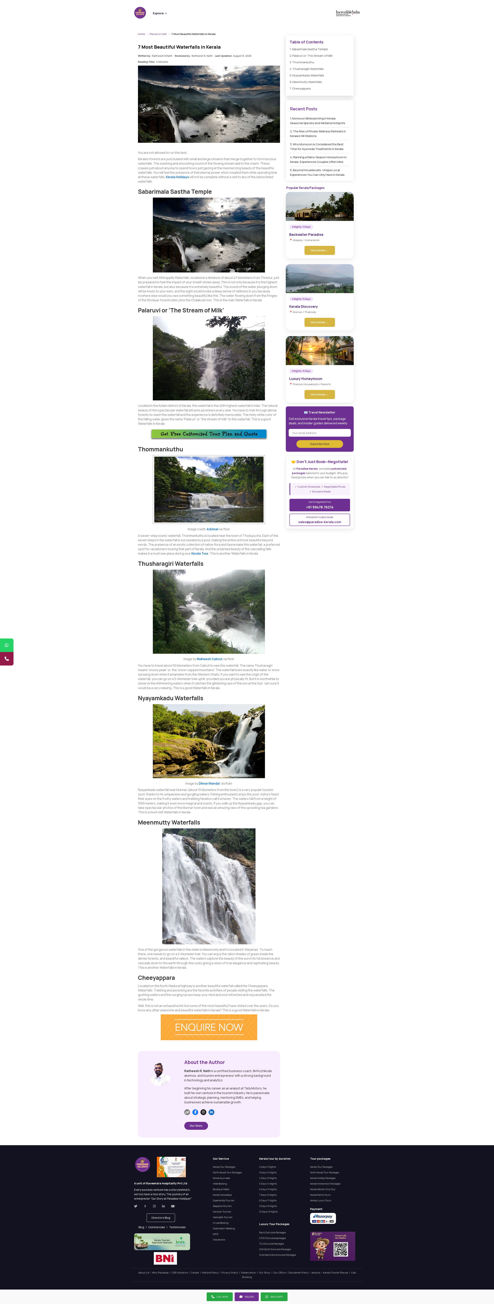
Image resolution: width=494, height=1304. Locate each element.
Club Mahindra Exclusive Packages (277, 1255)
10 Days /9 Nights (268, 1211)
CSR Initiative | (181, 1272)
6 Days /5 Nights (268, 1189)
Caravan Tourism (222, 1211)
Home (141, 34)
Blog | (143, 1227)
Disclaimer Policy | (299, 1272)
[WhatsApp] (7, 645)
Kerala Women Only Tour (323, 1189)
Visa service (219, 1239)
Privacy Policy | (231, 1272)
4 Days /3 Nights (268, 1178)
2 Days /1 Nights (267, 1167)
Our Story (196, 1125)
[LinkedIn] (211, 1112)
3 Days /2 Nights (268, 1172)
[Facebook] (195, 1112)
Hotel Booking (220, 1183)
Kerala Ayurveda (221, 1178)
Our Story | (266, 1272)
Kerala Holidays (177, 177)
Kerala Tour (199, 553)
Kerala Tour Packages (224, 1167)
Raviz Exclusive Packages (272, 1232)
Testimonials (177, 1227)
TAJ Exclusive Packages (271, 1243)
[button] (161, 1218)
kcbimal (212, 529)
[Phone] (7, 659)
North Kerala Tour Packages (227, 1172)
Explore (160, 13)
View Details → (320, 250)
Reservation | (250, 1272)
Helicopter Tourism (223, 1217)
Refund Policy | (212, 1272)
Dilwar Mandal (210, 783)
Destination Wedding (224, 1228)
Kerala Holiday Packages (323, 1178)
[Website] (187, 1112)
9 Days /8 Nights (268, 1206)
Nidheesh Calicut (209, 659)
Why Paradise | (161, 1272)
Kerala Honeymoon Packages (325, 1183)
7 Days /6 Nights (268, 1195)
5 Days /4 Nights (268, 1183)
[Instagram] (203, 1112)
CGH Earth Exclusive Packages (275, 1249)
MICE (215, 1234)
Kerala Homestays (222, 1195)
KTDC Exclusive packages (272, 1238)
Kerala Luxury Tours (320, 1200)
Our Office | (280, 1272)
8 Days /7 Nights (268, 1200)
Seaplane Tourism (222, 1206)
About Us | (145, 1272)
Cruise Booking (220, 1223)
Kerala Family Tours (320, 1195)
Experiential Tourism (223, 1200)
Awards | (317, 1272)
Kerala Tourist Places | (337, 1272)
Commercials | (158, 1227)
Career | (196, 1272)
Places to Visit (158, 34)
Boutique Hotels (221, 1189)
